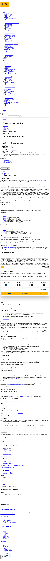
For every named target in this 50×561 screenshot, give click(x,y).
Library (4, 532)
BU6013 (4, 216)
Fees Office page (20, 413)
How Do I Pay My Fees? (16, 410)
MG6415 (4, 222)
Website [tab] (4, 119)
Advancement (5, 523)
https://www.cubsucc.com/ (8, 451)
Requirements (5, 163)
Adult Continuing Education (10, 18)
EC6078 (4, 221)
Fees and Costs (14, 150)
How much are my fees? (10, 20)
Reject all (9, 293)
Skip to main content (4, 1)
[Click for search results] (21, 116)
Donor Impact (8, 54)
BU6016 (4, 219)
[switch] (19, 285)
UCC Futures (8, 28)
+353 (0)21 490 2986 (7, 450)
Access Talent (8, 45)
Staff (4, 9)
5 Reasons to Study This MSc (31, 138)
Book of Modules (5, 249)
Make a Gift (7, 57)
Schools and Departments (10, 36)
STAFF (4, 528)
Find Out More (6, 319)
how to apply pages (27, 372)
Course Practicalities (7, 161)
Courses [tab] (4, 120)
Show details (43, 289)
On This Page (3, 158)
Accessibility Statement (7, 550)
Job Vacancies (8, 38)
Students (4, 8)
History (6, 34)
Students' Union (6, 536)
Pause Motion (3, 556)
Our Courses (7, 13)
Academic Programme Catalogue (10, 247)
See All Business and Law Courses (7, 467)
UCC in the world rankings (10, 33)
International (7, 17)
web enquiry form (12, 437)
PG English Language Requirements (16, 384)
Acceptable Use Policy (7, 549)
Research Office (8, 26)
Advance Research (9, 47)
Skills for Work (8, 46)
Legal (4, 545)
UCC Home (5, 126)
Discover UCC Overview (10, 31)
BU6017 (4, 237)
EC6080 (4, 232)
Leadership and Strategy (10, 35)
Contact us (2, 498)
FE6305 (4, 220)
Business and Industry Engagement (9, 522)
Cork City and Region (9, 40)
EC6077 (4, 233)
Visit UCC (7, 39)
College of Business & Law (39, 180)
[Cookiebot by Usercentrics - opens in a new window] (43, 267)
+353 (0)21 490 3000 (4, 514)
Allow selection (25, 293)
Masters (4, 130)
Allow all (41, 293)
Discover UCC (6, 521)
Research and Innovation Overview (12, 23)
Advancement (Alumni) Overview (12, 51)
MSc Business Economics (5, 461)
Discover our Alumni (9, 55)
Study (4, 127)
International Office (16, 378)
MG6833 (4, 228)
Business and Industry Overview (11, 44)
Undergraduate (8, 15)
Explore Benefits (8, 56)
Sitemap (4, 544)
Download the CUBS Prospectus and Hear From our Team (14, 138)
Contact (4, 531)
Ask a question (3, 496)
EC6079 (4, 231)
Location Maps (12, 514)
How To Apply (6, 165)
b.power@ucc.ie (6, 449)
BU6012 (4, 215)
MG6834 (4, 217)
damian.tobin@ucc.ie (7, 454)
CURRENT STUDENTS (8, 530)
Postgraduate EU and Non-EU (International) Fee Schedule (19, 396)
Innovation (7, 27)
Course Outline (6, 160)
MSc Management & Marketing (6, 463)
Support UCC (8, 49)
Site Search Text (4, 116)
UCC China (7, 41)
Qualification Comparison (5, 368)
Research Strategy (8, 25)
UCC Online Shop (6, 537)
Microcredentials (8, 19)
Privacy (4, 547)
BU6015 (4, 218)
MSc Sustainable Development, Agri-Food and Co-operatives (12, 465)
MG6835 (4, 230)
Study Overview (8, 14)
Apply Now (2, 443)
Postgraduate (7, 16)
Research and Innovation (7, 520)
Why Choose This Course (8, 162)
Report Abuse (5, 546)
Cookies (4, 548)
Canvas (4, 534)
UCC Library (8, 37)
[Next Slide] (1, 558)
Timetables (5, 535)
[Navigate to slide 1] (0, 321)
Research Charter (8, 24)
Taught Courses (6, 129)
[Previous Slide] (10, 555)
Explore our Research (9, 29)
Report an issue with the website (9, 551)
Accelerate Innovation (9, 48)
